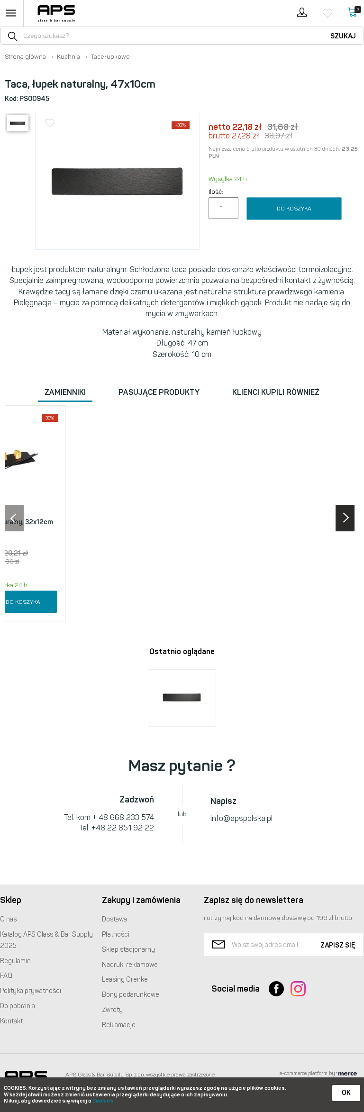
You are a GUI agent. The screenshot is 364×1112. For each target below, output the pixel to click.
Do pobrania (17, 1006)
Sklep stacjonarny (128, 950)
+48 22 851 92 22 (122, 827)
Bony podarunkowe (130, 995)
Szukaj (343, 36)
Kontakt (11, 1021)
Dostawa (114, 919)
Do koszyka (294, 208)
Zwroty (112, 1010)
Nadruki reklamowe (130, 965)
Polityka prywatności (30, 991)
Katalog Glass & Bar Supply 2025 (46, 940)
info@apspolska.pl (241, 818)
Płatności (115, 934)
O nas (8, 919)
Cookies (102, 1101)
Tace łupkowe (110, 57)
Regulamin (15, 961)
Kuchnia (68, 57)
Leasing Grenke (125, 979)
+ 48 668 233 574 (123, 817)
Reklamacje (119, 1025)
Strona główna (25, 57)
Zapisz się (337, 945)
